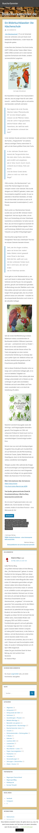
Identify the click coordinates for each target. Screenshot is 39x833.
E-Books (9, 736)
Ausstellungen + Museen (14, 718)
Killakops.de (10, 782)
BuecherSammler (10, 3)
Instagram (10, 801)
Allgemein (10, 707)
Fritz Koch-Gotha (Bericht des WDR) (16, 486)
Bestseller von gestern (13, 723)
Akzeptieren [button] (19, 830)
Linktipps (9, 746)
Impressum (10, 819)
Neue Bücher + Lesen (13, 749)
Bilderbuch (18, 520)
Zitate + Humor (11, 764)
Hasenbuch (8, 526)
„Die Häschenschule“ (11, 34)
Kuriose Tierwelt (12, 785)
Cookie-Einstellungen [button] (27, 827)
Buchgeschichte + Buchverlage (16, 725)
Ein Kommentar (11, 30)
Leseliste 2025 (11, 741)
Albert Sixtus (9, 520)
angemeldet (15, 674)
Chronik (9, 731)
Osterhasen (8, 528)
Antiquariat (9, 516)
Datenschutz (10, 817)
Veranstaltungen (12, 759)
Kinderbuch (16, 526)
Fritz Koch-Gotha (23, 523)
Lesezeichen (10, 743)
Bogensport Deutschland (14, 777)
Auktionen (10, 715)
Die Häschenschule (11, 523)
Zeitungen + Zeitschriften (14, 761)
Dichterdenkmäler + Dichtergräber (17, 733)
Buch (24, 520)
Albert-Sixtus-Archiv (11, 483)
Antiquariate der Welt (13, 713)
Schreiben (10, 756)
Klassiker (24, 526)
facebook (9, 798)
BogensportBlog (12, 780)
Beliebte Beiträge (12, 720)
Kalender (9, 738)
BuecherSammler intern (14, 728)
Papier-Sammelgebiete (14, 751)
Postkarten (10, 754)
